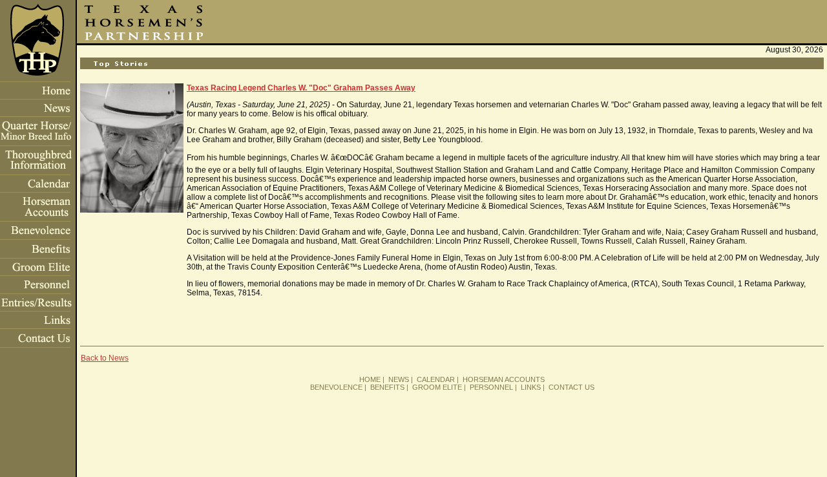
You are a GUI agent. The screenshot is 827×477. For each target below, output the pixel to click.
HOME (370, 379)
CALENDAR (436, 379)
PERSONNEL (491, 387)
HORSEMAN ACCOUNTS (504, 379)
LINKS (531, 387)
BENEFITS (387, 387)
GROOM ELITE (437, 387)
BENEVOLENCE (336, 387)
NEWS (398, 379)
